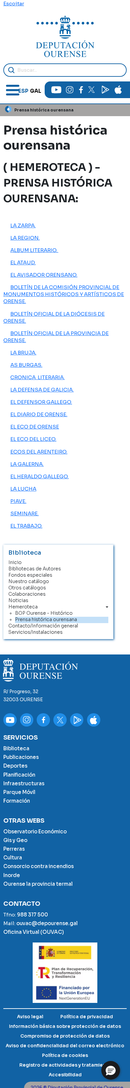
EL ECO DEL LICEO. (33, 439)
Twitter (92, 90)
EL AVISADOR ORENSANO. (43, 275)
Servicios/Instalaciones (35, 632)
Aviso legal (30, 1017)
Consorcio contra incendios (38, 866)
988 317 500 (32, 914)
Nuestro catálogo (28, 581)
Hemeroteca (23, 607)
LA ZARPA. (23, 225)
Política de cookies (65, 1055)
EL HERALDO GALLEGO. (39, 476)
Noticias (18, 600)
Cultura (12, 857)
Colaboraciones (27, 594)
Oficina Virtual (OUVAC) (33, 932)
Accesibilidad (65, 1075)
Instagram (70, 90)
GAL (35, 91)
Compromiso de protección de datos (65, 1036)
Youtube (56, 90)
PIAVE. (18, 501)
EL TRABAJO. (26, 526)
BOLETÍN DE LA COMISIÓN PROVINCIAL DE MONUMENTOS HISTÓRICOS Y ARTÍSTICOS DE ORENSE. (63, 294)
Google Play (105, 90)
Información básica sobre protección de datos (65, 1026)
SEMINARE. (24, 513)
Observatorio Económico (35, 831)
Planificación (19, 775)
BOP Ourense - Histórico (44, 613)
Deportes (15, 766)
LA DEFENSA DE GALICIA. (42, 389)
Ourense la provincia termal (38, 884)
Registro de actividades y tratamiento (65, 1065)
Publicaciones (21, 757)
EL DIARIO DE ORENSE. (38, 414)
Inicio (8, 109)
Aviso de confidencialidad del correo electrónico (65, 1046)
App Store (118, 90)
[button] (110, 1070)
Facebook (80, 90)
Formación (16, 801)
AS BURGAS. (26, 365)
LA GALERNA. (27, 464)
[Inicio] (65, 36)
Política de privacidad (86, 1017)
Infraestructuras (23, 783)
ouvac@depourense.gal (47, 923)
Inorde (11, 875)
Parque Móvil (19, 792)
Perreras (14, 849)
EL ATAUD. (23, 262)
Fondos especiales (30, 575)
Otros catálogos (27, 588)
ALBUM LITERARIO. (34, 250)
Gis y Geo (15, 840)
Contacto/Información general (43, 626)
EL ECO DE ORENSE (34, 427)
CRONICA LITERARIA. (37, 377)
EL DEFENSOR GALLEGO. (41, 402)
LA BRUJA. (23, 352)
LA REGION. (25, 238)
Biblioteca (16, 748)
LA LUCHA (23, 489)
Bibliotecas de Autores (34, 569)
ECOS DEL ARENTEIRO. (38, 452)
